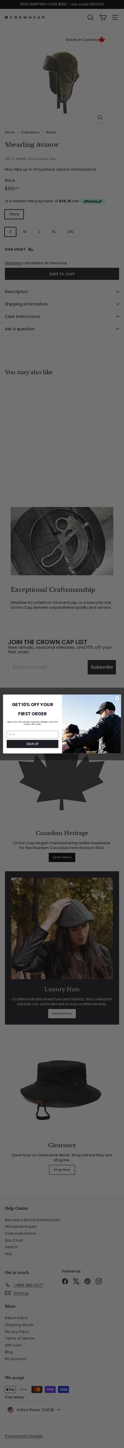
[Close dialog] (117, 698)
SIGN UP (32, 744)
